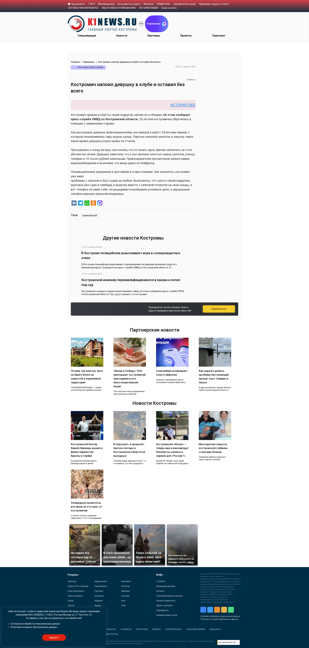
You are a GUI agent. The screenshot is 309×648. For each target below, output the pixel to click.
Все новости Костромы (90, 67)
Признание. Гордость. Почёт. (214, 4)
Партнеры (153, 35)
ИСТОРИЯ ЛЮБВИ (148, 8)
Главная (75, 62)
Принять (54, 637)
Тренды (97, 605)
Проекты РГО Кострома (78, 586)
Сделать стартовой (164, 605)
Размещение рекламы (165, 586)
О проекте (160, 581)
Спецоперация (87, 35)
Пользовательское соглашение (169, 596)
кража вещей (90, 215)
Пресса (71, 601)
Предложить (78, 4)
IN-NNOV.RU (110, 629)
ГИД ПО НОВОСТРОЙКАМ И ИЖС (119, 8)
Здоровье (125, 591)
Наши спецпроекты (76, 591)
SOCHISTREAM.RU (173, 629)
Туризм (71, 605)
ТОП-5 (91, 4)
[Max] (100, 203)
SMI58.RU (156, 629)
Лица (123, 605)
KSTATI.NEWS (142, 629)
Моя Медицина (106, 4)
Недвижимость (100, 581)
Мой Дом (149, 4)
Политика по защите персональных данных (219, 619)
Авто (123, 601)
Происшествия (100, 586)
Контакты (160, 591)
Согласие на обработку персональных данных (220, 616)
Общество (98, 601)
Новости (121, 35)
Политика (125, 586)
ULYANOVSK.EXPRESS (195, 629)
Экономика (126, 581)
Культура (125, 596)
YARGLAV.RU (215, 629)
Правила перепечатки (165, 601)
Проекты (186, 35)
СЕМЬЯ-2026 (163, 4)
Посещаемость (162, 610)
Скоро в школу (169, 8)
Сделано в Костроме (184, 4)
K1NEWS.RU (126, 629)
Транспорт (218, 35)
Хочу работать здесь (129, 4)
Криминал (88, 62)
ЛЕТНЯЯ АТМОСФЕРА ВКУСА (83, 8)
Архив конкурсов (75, 596)
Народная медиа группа (166, 615)
